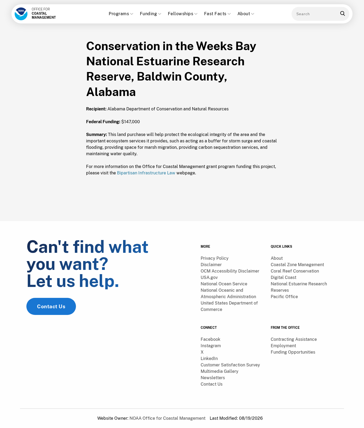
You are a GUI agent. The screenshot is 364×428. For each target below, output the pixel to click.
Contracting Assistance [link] (294, 339)
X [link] (202, 352)
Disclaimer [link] (211, 264)
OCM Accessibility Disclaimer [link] (230, 271)
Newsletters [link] (213, 377)
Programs (119, 13)
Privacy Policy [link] (215, 258)
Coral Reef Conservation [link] (295, 271)
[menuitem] (232, 258)
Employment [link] (283, 345)
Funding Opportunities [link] (293, 352)
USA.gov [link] (209, 277)
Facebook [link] (210, 339)
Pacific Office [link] (284, 296)
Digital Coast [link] (283, 277)
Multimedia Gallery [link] (219, 371)
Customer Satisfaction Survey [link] (230, 364)
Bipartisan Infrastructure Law (146, 172)
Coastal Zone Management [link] (297, 264)
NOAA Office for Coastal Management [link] (167, 418)
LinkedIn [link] (209, 358)
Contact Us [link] (51, 306)
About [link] (277, 258)
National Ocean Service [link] (224, 283)
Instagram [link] (211, 345)
